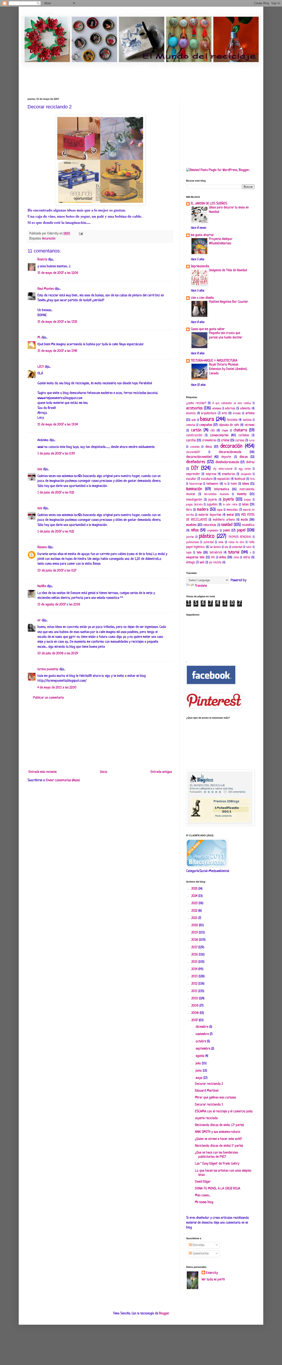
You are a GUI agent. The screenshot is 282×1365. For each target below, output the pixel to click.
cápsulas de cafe (229, 425)
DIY (194, 468)
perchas (190, 537)
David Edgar (203, 1182)
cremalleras (209, 440)
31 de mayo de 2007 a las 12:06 (57, 273)
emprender (193, 474)
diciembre (202, 1027)
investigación (194, 499)
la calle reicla (230, 504)
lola (39, 469)
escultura (207, 479)
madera (202, 509)
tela (199, 553)
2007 (195, 1020)
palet (226, 530)
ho (225, 484)
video (222, 557)
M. (39, 337)
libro (189, 510)
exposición (223, 479)
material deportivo (210, 515)
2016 (195, 955)
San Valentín (215, 547)
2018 (195, 940)
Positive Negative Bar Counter (228, 302)
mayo (199, 1078)
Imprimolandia (200, 266)
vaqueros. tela (195, 557)
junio (199, 1071)
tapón (188, 552)
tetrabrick (216, 552)
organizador (213, 530)
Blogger (164, 1313)
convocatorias (219, 435)
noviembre (203, 1034)
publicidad (209, 542)
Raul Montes (45, 289)
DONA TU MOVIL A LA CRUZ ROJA (217, 1189)
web (202, 562)
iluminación (194, 489)
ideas (245, 484)
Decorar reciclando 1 (209, 1105)
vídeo (236, 557)
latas (245, 504)
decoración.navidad (199, 457)
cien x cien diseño (202, 298)
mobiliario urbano (224, 519)
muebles (191, 525)
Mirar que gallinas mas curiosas (215, 1098)
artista (249, 413)
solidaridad (237, 547)
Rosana (42, 547)
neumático (248, 525)
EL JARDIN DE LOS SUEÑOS (209, 204)
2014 (194, 969)
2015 (194, 962)
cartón (196, 430)
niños (195, 530)
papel (241, 530)
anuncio (191, 413)
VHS (213, 557)
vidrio (246, 557)
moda (244, 520)
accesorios (194, 408)
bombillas (247, 420)
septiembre (203, 1049)
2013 (195, 976)
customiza (194, 447)
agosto (200, 1056)
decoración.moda (230, 452)
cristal (225, 440)
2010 (195, 998)
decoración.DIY (193, 452)
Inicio (103, 772)
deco (208, 447)
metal (230, 515)
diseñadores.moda (227, 462)
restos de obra (236, 542)
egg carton (245, 469)
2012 (194, 984)
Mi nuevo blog (204, 1202)
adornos (230, 408)
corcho (191, 440)
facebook (240, 479)
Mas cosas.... (202, 1195)
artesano (237, 413)
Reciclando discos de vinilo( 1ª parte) (219, 1146)
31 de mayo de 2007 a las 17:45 (57, 351)
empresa (211, 474)
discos (243, 457)
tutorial (233, 552)
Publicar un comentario (48, 698)
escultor (191, 479)
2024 (194, 896)
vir (39, 620)
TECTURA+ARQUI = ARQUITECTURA (214, 361)
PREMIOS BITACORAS (239, 537)
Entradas (198, 1245)
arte (224, 413)
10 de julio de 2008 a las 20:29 (57, 653)
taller (249, 547)
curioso (239, 440)
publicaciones (192, 542)
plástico (207, 536)
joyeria (212, 499)
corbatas (243, 435)
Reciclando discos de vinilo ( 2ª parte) (219, 1125)
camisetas (190, 425)
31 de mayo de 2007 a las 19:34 (57, 425)
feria (252, 479)
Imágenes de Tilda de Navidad (228, 270)
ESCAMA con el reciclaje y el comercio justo (224, 1111)
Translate (201, 586)
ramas (220, 542)
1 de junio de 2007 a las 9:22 (55, 493)
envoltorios (228, 474)
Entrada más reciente (43, 772)
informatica (221, 489)
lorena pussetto (47, 669)
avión (193, 420)
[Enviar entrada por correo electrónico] (80, 233)
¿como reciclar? (196, 403)
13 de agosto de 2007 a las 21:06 (58, 604)
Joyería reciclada (206, 1118)
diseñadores (195, 462)
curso (251, 440)
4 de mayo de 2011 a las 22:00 (56, 688)
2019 (195, 933)
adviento (245, 408)
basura (207, 419)
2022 (194, 911)
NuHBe (41, 586)
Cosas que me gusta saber (208, 329)
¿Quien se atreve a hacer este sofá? (218, 1139)
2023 (195, 903)
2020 (195, 925)
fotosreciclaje (195, 484)
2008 (195, 1013)
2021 (194, 918)
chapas (225, 430)
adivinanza (216, 408)
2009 (195, 1006)
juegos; (247, 499)
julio (199, 1063)
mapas (220, 510)
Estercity (212, 1273)
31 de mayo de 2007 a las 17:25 (57, 322)
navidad (226, 525)
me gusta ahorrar (202, 235)
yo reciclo (215, 562)
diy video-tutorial (222, 469)
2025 (194, 889)
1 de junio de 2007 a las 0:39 (56, 454)
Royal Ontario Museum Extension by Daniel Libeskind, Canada (228, 369)
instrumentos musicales (216, 494)
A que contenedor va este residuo (231, 403)
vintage (190, 562)
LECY (40, 367)
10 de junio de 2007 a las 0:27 (56, 571)
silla (226, 547)
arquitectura (208, 413)
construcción (194, 435)
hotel (234, 484)
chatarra (240, 430)
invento (242, 494)
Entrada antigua (161, 772)
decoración (49, 238)
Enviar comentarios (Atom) (63, 780)
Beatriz (42, 260)
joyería (228, 499)
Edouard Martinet (207, 1091)
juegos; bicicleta (194, 504)
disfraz (250, 462)
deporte (226, 457)
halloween (212, 484)
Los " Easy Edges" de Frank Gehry (217, 1164)
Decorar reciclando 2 (209, 1084)
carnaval (249, 425)
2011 (194, 991)
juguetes (212, 504)
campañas (205, 425)
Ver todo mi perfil (213, 1280)
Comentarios (200, 1254)
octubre (201, 1041)
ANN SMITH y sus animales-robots (217, 1132)
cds (212, 430)
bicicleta (232, 420)
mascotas (232, 510)
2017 (194, 947)
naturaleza (209, 525)
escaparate (246, 474)
